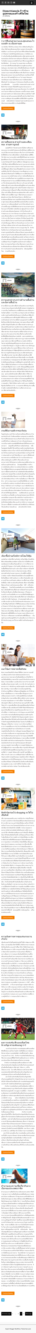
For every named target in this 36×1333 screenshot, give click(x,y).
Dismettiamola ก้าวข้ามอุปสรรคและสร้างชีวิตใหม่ (15, 12)
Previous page (6, 1313)
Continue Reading (8, 108)
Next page (28, 1313)
